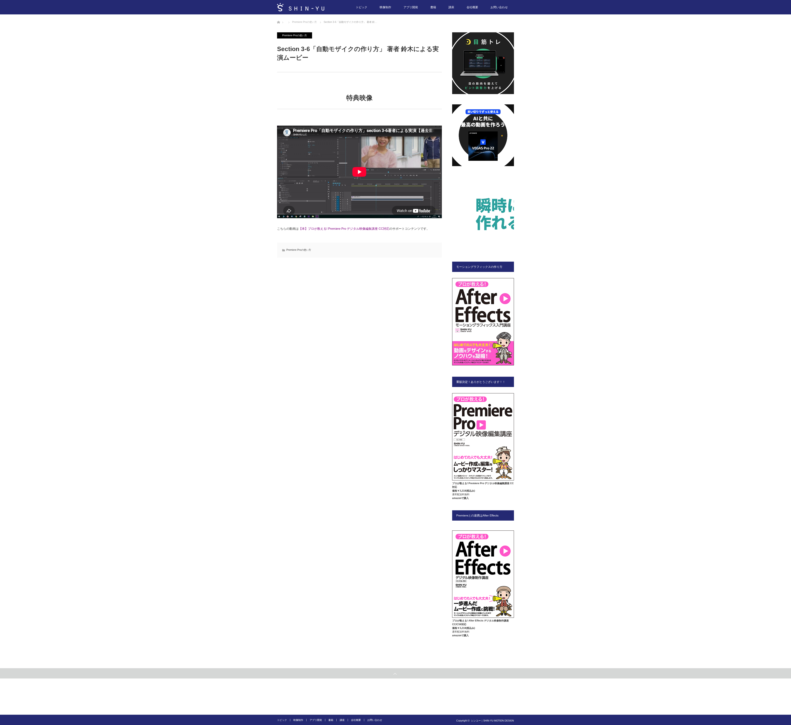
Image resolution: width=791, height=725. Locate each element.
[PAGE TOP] (395, 673)
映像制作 (385, 7)
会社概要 (472, 7)
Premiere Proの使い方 (294, 35)
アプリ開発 (411, 7)
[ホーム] (278, 15)
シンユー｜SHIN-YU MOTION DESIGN (492, 720)
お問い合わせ (499, 7)
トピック (361, 7)
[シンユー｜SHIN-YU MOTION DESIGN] (300, 7)
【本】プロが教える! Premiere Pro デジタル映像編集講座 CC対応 (344, 228)
